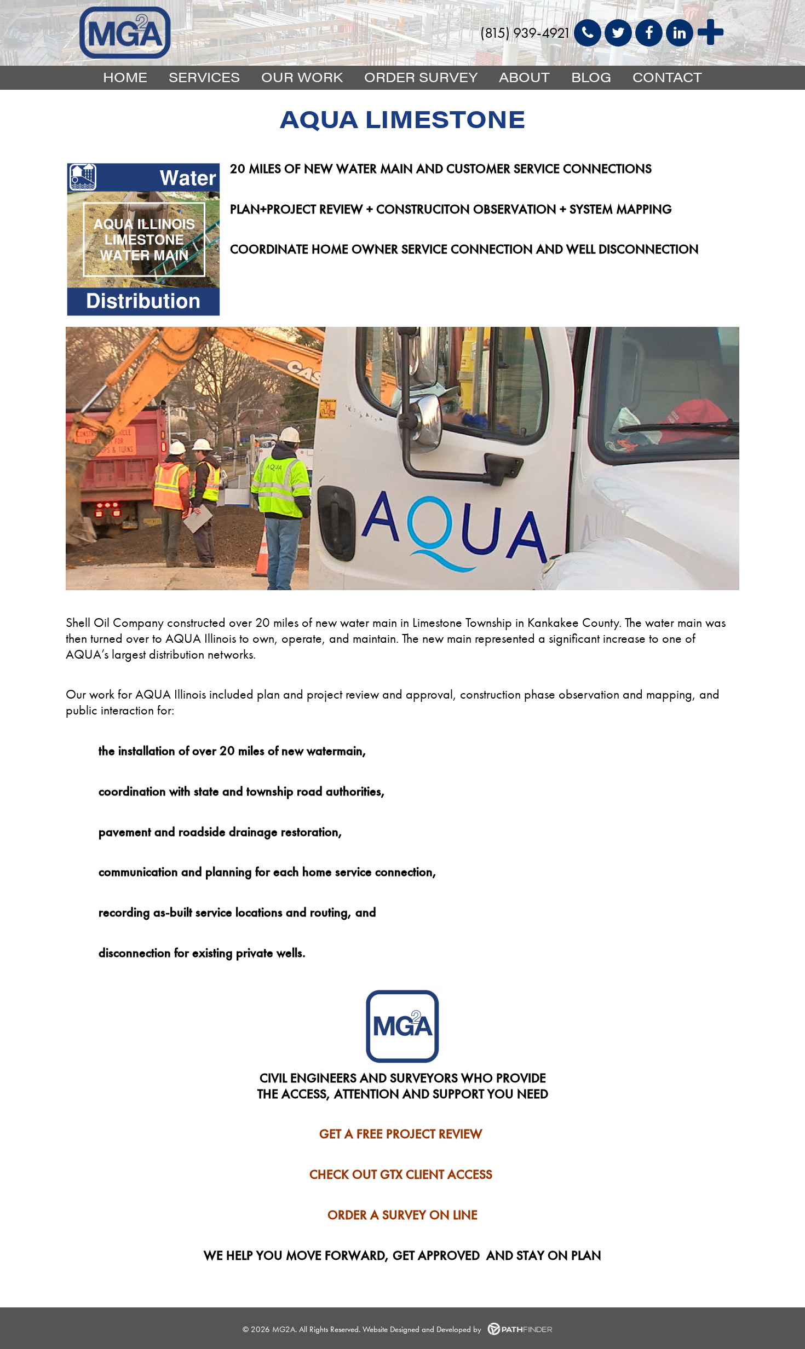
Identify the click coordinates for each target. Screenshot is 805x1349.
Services (204, 76)
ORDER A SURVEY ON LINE (402, 1214)
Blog (591, 76)
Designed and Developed (431, 1328)
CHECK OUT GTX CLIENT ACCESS (400, 1174)
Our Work (302, 76)
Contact (667, 76)
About (524, 76)
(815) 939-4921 (525, 32)
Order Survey (421, 76)
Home (125, 76)
